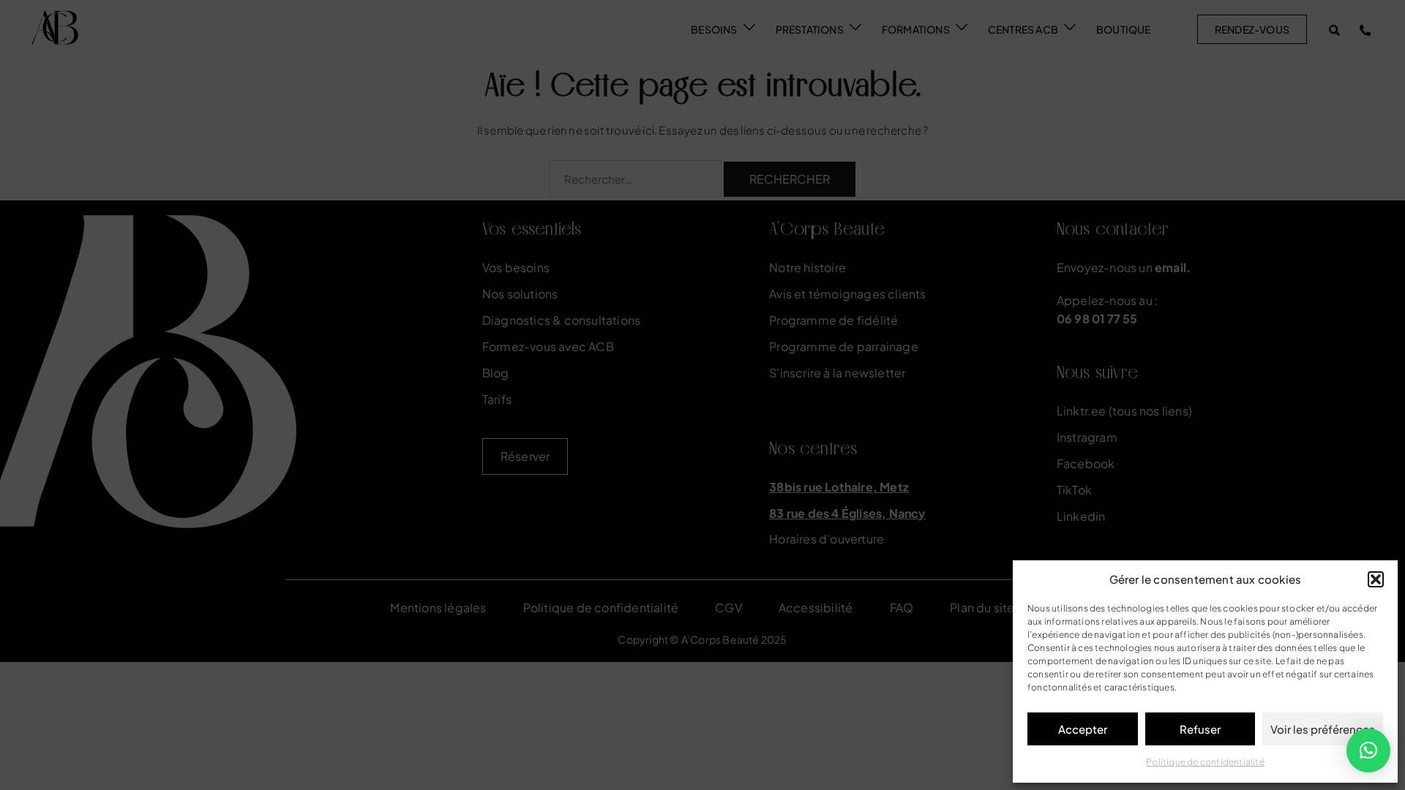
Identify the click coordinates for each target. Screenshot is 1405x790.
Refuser (1200, 729)
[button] (1375, 579)
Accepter (1082, 729)
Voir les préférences (1322, 729)
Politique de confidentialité (1205, 761)
